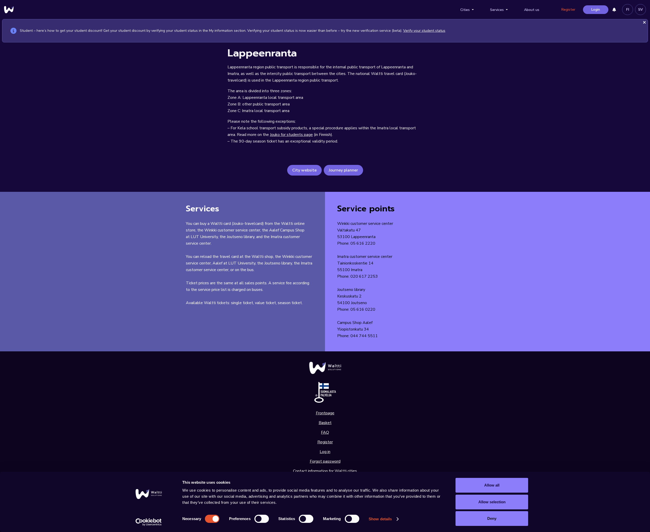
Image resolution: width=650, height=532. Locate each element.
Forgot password (325, 461)
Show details (380, 519)
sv (640, 9)
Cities (465, 9)
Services (497, 9)
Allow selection (492, 502)
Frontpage (325, 413)
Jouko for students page (291, 134)
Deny (491, 518)
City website (304, 170)
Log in (325, 452)
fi (627, 9)
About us (531, 9)
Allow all (491, 485)
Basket (325, 423)
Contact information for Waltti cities (325, 471)
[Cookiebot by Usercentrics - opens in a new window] (148, 522)
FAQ (325, 432)
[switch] (261, 519)
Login (595, 9)
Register (568, 9)
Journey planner (343, 170)
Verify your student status (424, 30)
